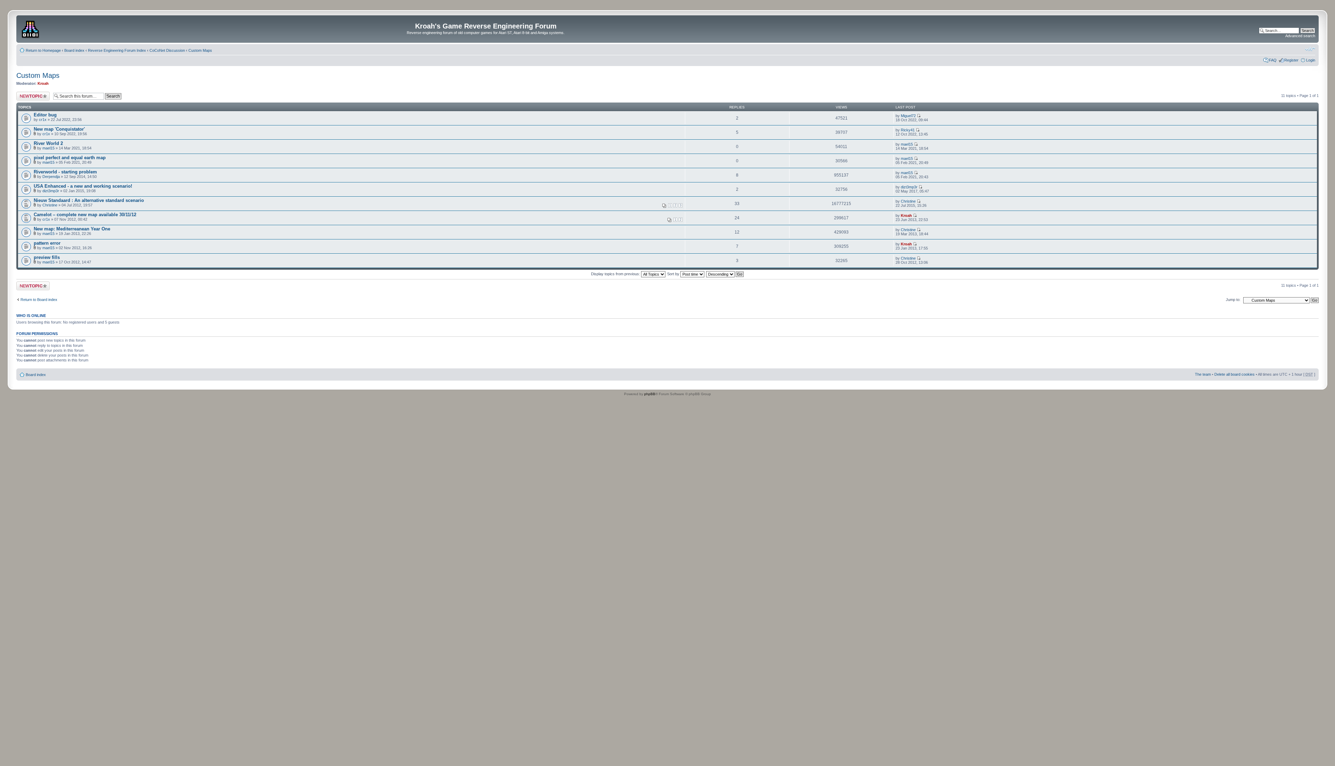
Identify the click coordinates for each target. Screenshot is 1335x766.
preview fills (47, 257)
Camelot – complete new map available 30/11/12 (85, 214)
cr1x (43, 119)
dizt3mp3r (50, 191)
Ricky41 (908, 130)
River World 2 (48, 143)
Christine (49, 205)
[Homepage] (31, 28)
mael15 (48, 148)
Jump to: (1233, 300)
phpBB (649, 394)
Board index (74, 50)
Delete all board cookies (1234, 374)
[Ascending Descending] (725, 274)
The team (1203, 374)
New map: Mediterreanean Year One (72, 228)
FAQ (1273, 60)
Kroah (43, 83)
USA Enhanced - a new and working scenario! (83, 186)
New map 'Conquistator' (59, 129)
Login (1310, 60)
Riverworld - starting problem (65, 171)
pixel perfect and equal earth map (70, 157)
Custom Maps (200, 50)
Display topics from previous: (616, 274)
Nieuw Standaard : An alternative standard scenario (89, 200)
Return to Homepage (43, 50)
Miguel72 (908, 116)
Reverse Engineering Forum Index (117, 50)
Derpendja (51, 176)
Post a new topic (30, 94)
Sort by (673, 274)
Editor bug (45, 114)
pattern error (47, 243)
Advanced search (1300, 36)
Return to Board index (39, 300)
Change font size (1310, 49)
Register (1291, 60)
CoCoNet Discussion (167, 50)
